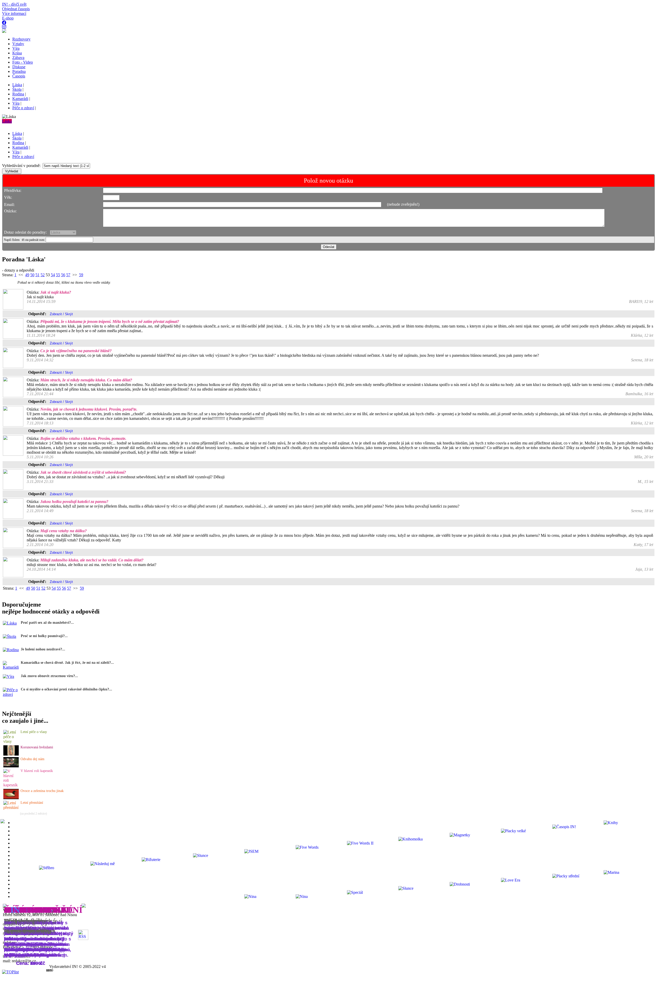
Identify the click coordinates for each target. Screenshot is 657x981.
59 (81, 275)
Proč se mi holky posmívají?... (44, 636)
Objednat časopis (16, 9)
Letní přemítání (32, 803)
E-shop (8, 18)
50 (32, 275)
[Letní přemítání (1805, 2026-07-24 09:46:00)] (11, 807)
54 (53, 275)
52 (43, 275)
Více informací (14, 13)
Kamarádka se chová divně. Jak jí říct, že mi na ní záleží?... (67, 663)
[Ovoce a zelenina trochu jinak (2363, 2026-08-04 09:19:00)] (11, 798)
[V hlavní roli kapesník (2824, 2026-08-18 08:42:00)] (11, 785)
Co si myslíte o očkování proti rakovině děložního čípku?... (66, 689)
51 (37, 275)
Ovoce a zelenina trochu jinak (42, 791)
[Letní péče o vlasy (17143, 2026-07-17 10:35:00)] (11, 741)
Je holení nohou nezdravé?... (43, 649)
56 (63, 275)
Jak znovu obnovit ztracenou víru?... (49, 676)
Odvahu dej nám (32, 759)
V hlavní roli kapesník (37, 771)
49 (27, 275)
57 (68, 275)
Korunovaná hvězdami (37, 747)
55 (58, 275)
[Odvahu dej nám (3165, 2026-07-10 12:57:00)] (11, 766)
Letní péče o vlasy (34, 732)
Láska (7, 121)
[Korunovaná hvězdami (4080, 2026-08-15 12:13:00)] (11, 754)
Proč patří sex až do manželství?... (47, 623)
